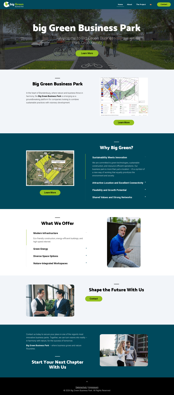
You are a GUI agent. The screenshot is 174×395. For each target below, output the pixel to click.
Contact (164, 4)
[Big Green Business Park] (13, 4)
